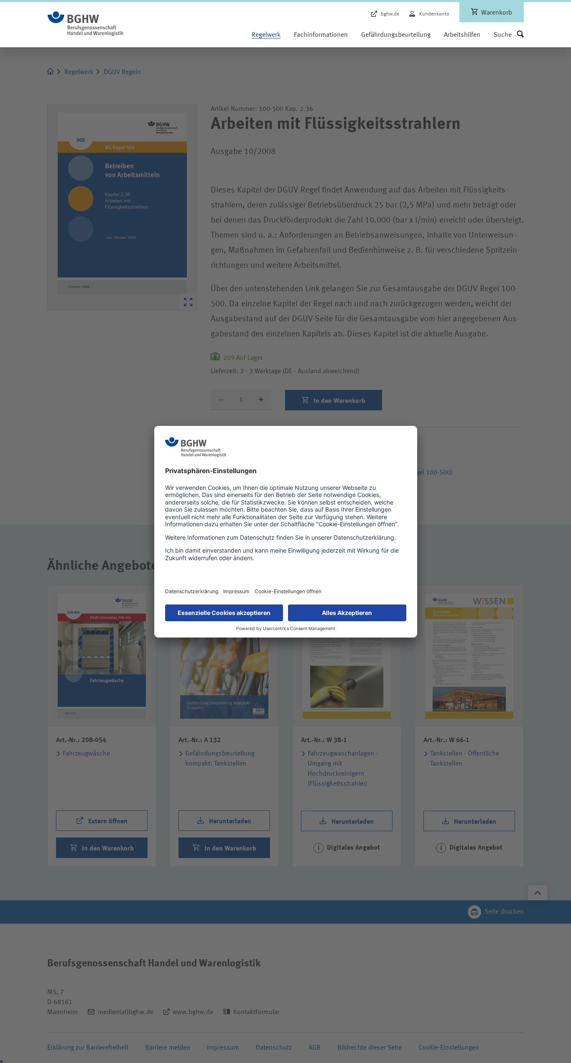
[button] (509, 35)
